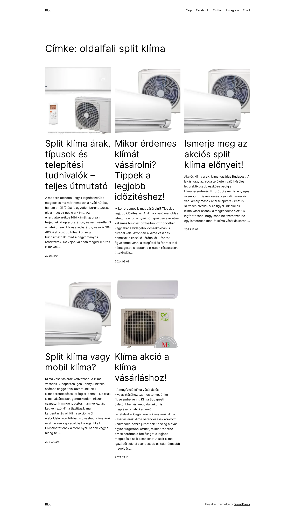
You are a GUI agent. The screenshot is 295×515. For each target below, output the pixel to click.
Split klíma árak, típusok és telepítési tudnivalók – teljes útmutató (78, 164)
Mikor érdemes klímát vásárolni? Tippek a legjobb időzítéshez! (146, 170)
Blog (48, 10)
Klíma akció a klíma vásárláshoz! (142, 367)
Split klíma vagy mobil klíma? (77, 362)
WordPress (242, 504)
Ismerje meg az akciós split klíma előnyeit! (216, 154)
